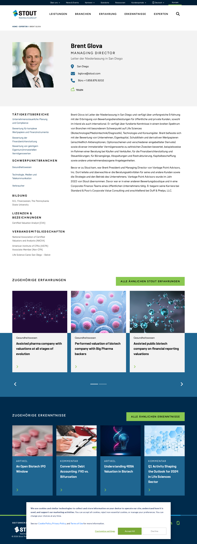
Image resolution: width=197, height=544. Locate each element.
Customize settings (105, 531)
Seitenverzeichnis (24, 523)
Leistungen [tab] (58, 13)
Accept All (130, 531)
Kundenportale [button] (137, 3)
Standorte (105, 3)
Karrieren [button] (89, 3)
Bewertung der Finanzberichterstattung (24, 140)
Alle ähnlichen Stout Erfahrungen (150, 281)
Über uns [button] (54, 3)
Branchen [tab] (83, 13)
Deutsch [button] (159, 3)
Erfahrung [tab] (108, 13)
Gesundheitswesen (22, 167)
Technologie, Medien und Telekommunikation (24, 177)
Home (14, 27)
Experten (23, 27)
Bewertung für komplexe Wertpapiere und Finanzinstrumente (30, 130)
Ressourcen (120, 3)
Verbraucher (18, 186)
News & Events (72, 3)
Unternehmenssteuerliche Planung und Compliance (29, 121)
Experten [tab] (161, 13)
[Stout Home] (27, 14)
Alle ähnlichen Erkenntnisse (155, 416)
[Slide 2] (103, 384)
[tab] (27, 14)
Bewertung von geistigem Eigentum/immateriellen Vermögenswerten (25, 150)
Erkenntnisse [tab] (135, 13)
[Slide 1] (94, 384)
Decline (154, 531)
